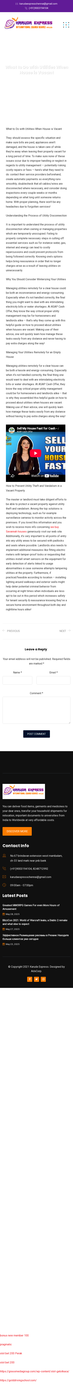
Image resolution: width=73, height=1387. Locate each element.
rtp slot (4, 1008)
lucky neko (6, 1052)
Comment (36, 693)
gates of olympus (10, 1097)
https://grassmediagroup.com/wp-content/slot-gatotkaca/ (34, 1371)
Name (17, 672)
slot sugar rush (9, 1115)
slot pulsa (6, 1259)
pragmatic (6, 1344)
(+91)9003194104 (38, 8)
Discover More (17, 831)
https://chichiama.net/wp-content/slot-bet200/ (28, 1151)
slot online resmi (10, 1079)
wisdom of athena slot (13, 1124)
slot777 (4, 990)
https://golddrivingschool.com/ (18, 1380)
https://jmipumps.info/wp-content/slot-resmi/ (27, 1232)
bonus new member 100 (14, 1335)
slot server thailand (11, 1214)
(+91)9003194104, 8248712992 (29, 868)
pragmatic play (8, 1044)
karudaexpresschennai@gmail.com (38, 3)
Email (53, 672)
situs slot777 (8, 1061)
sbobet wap (7, 1312)
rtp (1, 999)
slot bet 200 (7, 1362)
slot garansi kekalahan (13, 1035)
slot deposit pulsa (11, 1295)
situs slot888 (8, 1205)
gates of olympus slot (13, 1196)
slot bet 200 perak (11, 1223)
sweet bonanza (9, 1026)
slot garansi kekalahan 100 (16, 1106)
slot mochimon (8, 1187)
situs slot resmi (9, 1241)
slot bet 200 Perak (11, 1353)
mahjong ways (8, 1142)
